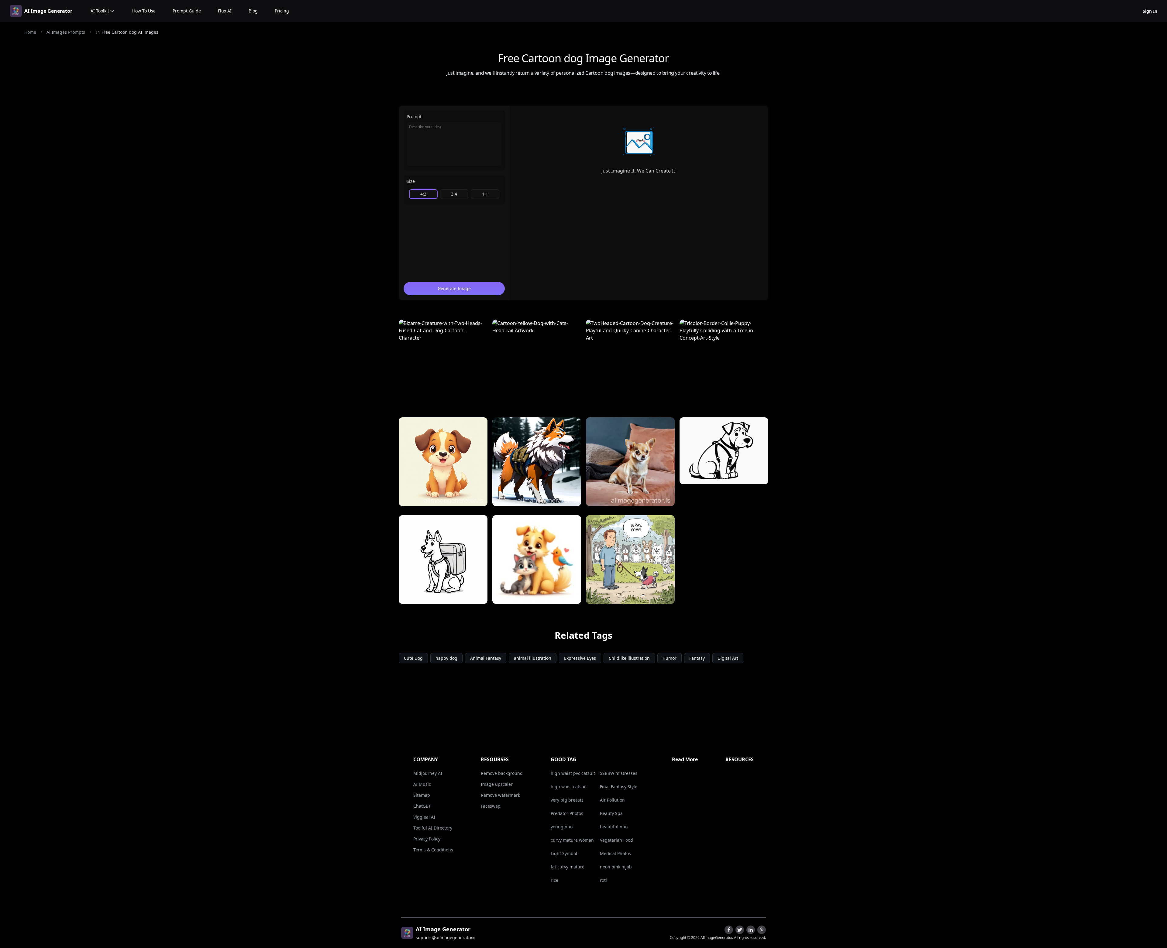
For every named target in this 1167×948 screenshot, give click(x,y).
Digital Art (728, 658)
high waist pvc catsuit (573, 773)
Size (411, 181)
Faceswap (491, 806)
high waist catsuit (569, 786)
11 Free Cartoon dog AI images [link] (126, 32)
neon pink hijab (616, 867)
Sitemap (421, 795)
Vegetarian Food (616, 840)
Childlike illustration (629, 658)
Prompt (414, 116)
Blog (253, 11)
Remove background (502, 773)
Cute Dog (413, 658)
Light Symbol (564, 853)
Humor (669, 658)
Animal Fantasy (485, 658)
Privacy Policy (426, 839)
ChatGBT (422, 806)
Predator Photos (567, 813)
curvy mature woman (572, 840)
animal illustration (532, 658)
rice (554, 880)
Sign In (1150, 11)
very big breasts (567, 800)
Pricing (282, 11)
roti (603, 880)
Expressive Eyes (580, 658)
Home (30, 32)
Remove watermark (500, 795)
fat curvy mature (567, 867)
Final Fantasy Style (618, 786)
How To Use (144, 11)
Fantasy (697, 658)
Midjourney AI (427, 773)
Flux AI (225, 11)
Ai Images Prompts (65, 32)
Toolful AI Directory (432, 828)
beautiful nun (614, 827)
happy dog (446, 658)
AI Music (422, 784)
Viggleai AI (424, 817)
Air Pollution (612, 800)
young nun (562, 827)
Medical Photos (615, 853)
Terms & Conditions (433, 850)
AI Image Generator (48, 11)
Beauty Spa (611, 813)
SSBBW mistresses (618, 773)
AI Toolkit (100, 11)
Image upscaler (497, 784)
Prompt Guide (187, 11)
